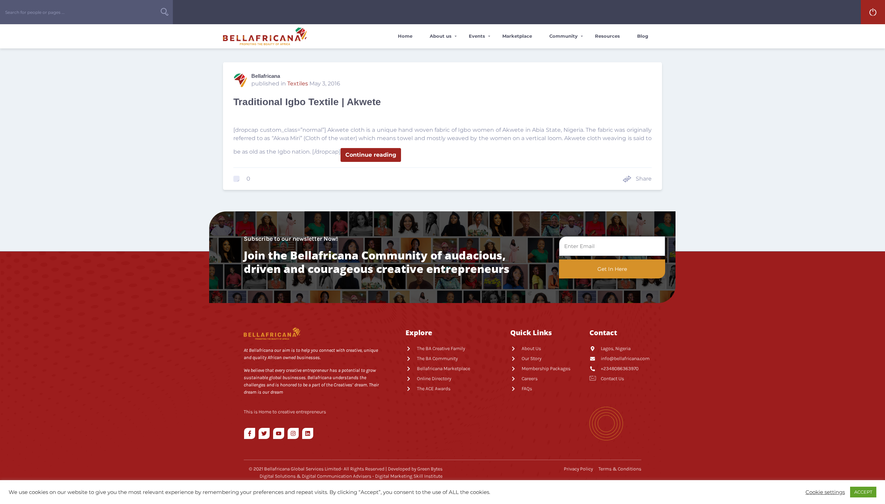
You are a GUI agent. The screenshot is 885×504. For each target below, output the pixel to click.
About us (440, 36)
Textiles (297, 83)
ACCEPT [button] (863, 492)
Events (477, 36)
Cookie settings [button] (825, 492)
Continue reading (370, 155)
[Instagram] (293, 433)
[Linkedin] (307, 433)
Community (563, 36)
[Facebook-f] (249, 433)
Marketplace (517, 36)
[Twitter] (264, 433)
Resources (607, 36)
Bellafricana (265, 76)
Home (405, 36)
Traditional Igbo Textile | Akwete (307, 102)
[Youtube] (278, 433)
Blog (642, 36)
